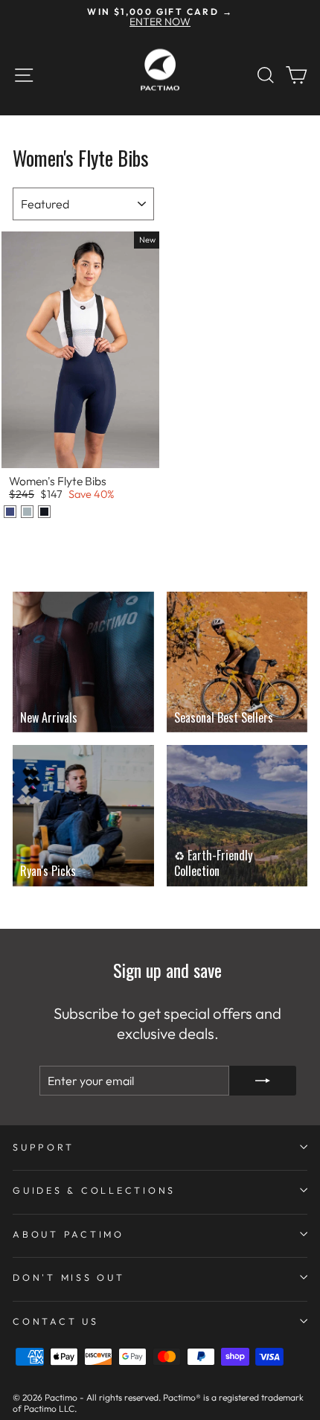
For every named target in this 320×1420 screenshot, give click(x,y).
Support (43, 1147)
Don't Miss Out (69, 1277)
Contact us (56, 1321)
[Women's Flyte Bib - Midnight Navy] (10, 511)
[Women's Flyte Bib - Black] (44, 511)
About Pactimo (68, 1234)
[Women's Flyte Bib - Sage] (27, 511)
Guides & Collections (94, 1190)
